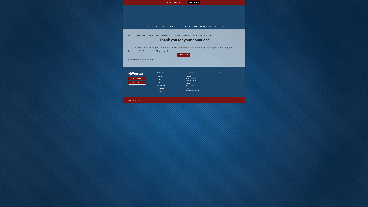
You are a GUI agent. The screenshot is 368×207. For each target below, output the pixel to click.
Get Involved (137, 83)
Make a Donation (194, 2)
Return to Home (184, 55)
